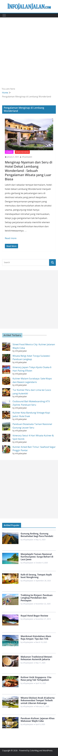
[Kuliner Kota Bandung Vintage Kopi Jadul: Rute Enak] (6, 415)
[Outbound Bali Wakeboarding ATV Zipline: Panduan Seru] (6, 404)
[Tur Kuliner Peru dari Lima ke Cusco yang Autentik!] (6, 392)
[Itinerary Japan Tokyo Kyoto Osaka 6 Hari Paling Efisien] (6, 369)
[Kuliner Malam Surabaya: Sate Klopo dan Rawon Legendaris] (6, 381)
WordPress (47, 750)
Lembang (9, 152)
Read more (10, 238)
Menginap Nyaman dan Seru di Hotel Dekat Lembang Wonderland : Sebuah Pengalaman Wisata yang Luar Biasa (28, 170)
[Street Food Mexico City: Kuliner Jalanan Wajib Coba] (6, 347)
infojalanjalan (27, 157)
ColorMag (34, 750)
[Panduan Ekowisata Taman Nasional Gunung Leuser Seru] (6, 426)
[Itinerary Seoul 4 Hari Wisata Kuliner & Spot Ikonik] (6, 438)
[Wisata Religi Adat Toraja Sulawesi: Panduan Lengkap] (6, 358)
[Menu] (4, 15)
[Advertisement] (29, 56)
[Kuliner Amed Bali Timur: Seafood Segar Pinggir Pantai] (6, 449)
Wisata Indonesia (22, 152)
